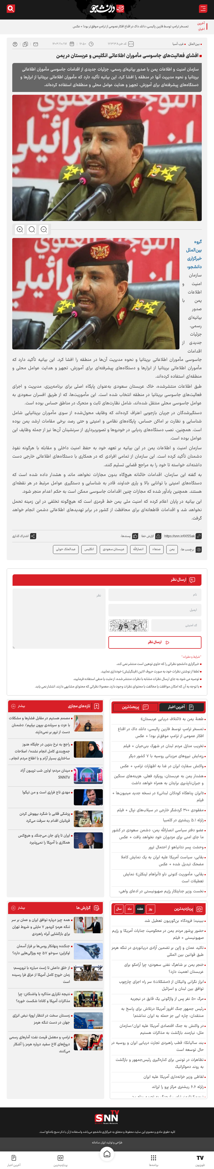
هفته (140, 909)
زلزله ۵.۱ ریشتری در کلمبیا (183, 820)
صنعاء (156, 549)
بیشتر (18, 706)
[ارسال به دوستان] (35, 44)
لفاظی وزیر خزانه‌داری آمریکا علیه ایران (174, 1077)
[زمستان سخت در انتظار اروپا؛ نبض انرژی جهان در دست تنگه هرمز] (88, 1020)
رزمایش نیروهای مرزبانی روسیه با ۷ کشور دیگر (166, 756)
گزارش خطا (147, 536)
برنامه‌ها (153, 1165)
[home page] (107, 1154)
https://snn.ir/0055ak (179, 536)
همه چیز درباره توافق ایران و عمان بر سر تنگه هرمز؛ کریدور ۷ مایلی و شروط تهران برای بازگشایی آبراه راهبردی (41, 927)
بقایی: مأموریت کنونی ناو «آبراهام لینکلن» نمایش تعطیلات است (163, 878)
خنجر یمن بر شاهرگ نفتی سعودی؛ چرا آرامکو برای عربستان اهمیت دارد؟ (164, 969)
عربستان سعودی (113, 549)
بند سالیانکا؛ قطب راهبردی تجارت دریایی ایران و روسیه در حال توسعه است (157, 1047)
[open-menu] (203, 8)
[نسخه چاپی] (15, 44)
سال (119, 909)
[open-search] (11, 8)
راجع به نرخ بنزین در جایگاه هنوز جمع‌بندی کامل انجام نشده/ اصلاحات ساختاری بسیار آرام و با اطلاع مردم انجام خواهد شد (40, 751)
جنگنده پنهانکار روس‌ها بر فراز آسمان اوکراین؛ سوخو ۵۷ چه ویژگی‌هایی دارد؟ (41, 950)
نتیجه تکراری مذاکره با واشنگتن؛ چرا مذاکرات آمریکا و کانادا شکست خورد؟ (43, 998)
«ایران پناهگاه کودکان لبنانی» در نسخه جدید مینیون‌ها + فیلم (158, 797)
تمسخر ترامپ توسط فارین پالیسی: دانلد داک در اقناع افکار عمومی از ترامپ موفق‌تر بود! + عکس (131, 27)
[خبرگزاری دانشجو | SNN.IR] (107, 8)
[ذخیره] (25, 44)
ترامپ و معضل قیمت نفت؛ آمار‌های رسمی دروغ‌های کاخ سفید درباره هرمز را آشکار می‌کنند (39, 1044)
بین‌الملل (194, 44)
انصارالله (138, 549)
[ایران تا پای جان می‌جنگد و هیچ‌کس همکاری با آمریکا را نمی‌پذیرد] (88, 840)
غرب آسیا (178, 44)
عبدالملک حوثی (66, 549)
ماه (130, 909)
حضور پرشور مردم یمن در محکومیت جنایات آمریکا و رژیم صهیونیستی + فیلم (158, 935)
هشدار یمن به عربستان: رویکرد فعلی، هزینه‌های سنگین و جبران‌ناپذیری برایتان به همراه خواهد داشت (159, 780)
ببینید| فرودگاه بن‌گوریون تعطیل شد (174, 921)
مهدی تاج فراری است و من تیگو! (46, 792)
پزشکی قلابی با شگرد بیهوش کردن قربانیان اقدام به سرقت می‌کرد (45, 817)
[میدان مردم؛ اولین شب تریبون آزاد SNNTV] (88, 775)
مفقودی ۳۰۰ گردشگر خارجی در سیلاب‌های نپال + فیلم (160, 810)
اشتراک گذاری (20, 536)
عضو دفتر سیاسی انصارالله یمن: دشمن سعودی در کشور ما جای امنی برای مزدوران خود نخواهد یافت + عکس (158, 834)
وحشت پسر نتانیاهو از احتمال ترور (176, 847)
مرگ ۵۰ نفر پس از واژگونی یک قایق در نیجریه (167, 999)
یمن (172, 549)
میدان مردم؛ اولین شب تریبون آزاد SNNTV (45, 774)
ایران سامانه (98, 1142)
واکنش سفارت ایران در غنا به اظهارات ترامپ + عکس (162, 766)
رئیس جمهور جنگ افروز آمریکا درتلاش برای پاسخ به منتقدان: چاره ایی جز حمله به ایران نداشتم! (162, 1013)
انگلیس (89, 549)
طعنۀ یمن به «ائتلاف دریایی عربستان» (172, 719)
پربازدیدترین (60, 1165)
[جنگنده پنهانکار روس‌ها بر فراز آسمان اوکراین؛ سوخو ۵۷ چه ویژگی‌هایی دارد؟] (88, 951)
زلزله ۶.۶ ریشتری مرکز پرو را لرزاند (178, 1087)
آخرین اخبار (176, 707)
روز (150, 909)
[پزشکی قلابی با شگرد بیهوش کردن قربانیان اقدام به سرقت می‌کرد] (88, 819)
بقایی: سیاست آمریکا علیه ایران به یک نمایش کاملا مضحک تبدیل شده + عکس (162, 861)
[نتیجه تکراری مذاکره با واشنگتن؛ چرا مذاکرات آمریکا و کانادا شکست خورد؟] (88, 999)
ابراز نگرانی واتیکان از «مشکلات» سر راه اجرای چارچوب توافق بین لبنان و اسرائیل (161, 986)
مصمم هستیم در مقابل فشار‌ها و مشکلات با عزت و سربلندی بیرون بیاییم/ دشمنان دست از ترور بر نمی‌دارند (39, 725)
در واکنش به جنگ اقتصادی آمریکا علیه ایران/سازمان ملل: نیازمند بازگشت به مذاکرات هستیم (162, 1030)
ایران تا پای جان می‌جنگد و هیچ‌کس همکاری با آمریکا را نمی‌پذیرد (44, 839)
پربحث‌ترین (130, 707)
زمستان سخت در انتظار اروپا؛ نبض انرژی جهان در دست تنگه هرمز (41, 1019)
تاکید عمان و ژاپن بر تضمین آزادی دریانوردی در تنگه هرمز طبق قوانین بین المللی (158, 952)
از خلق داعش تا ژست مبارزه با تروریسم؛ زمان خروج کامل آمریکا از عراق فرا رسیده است (41, 975)
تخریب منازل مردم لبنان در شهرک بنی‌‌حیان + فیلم (163, 746)
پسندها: (126, 536)
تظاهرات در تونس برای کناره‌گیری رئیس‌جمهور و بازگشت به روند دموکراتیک (160, 1064)
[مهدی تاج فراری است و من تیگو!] (88, 797)
